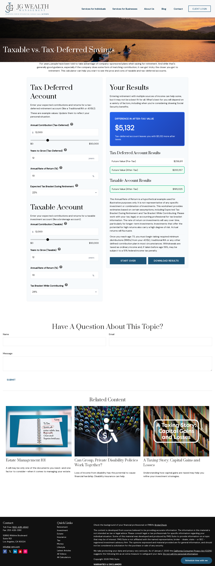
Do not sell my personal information (180, 554)
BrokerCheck (161, 525)
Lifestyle (61, 547)
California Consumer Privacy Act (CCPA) (193, 550)
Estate (60, 533)
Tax (58, 540)
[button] (93, 8)
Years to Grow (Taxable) (45, 249)
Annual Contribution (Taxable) (48, 224)
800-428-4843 (20, 527)
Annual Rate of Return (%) (46, 168)
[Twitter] (10, 551)
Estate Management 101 (26, 460)
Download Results (166, 260)
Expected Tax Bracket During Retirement (54, 186)
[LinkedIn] (15, 551)
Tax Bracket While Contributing (49, 285)
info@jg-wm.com (11, 546)
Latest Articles (64, 550)
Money (60, 543)
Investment (62, 530)
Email (111, 334)
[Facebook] (5, 551)
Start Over (128, 260)
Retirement (62, 527)
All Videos (61, 554)
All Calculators (64, 557)
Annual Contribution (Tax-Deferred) (51, 124)
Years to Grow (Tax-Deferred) (48, 150)
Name (6, 334)
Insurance (61, 537)
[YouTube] (20, 551)
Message (7, 353)
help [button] (71, 124)
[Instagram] (25, 551)
